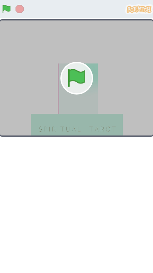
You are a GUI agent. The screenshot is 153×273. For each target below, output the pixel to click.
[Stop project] (19, 9)
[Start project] (6, 9)
